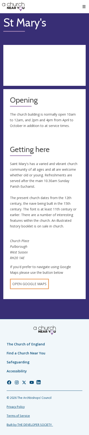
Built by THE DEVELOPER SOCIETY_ (30, 425)
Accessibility (17, 371)
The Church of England (26, 344)
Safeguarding (18, 362)
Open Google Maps (29, 284)
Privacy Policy (16, 407)
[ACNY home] (13, 6)
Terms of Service (18, 416)
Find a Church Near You (26, 353)
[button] (84, 6)
